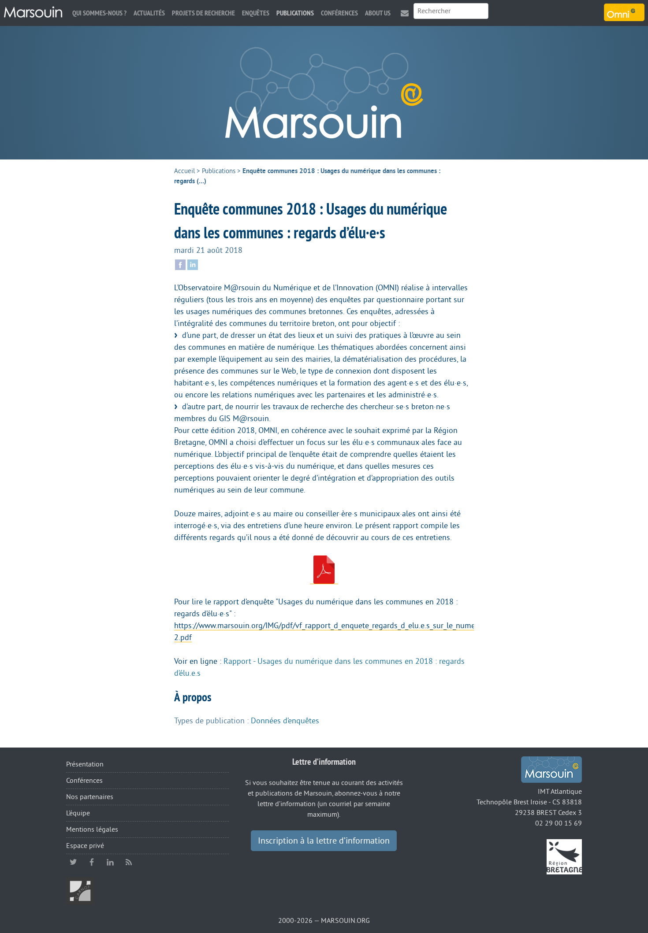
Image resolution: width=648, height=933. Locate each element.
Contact (405, 13)
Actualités (149, 13)
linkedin (110, 862)
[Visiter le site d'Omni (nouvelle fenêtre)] (624, 12)
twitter (73, 862)
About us (378, 13)
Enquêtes (255, 13)
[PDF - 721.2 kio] (324, 569)
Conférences (339, 13)
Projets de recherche (203, 13)
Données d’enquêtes (285, 720)
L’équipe (78, 813)
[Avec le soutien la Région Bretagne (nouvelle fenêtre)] (564, 856)
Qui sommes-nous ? (99, 13)
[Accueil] (33, 12)
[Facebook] (180, 263)
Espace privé (85, 846)
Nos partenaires (89, 797)
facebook (92, 862)
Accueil (184, 171)
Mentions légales (92, 829)
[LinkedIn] (192, 263)
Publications (295, 13)
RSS (129, 862)
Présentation (85, 764)
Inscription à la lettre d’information (324, 841)
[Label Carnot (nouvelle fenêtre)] (80, 891)
